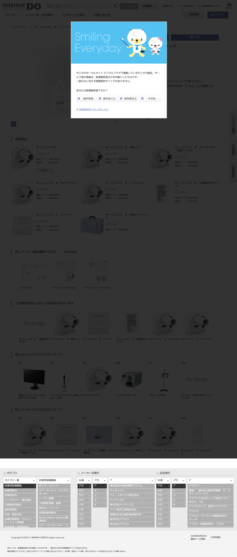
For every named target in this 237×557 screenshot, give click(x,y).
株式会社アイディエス (122, 505)
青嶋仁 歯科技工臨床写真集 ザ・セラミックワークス (209, 492)
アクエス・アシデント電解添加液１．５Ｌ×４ (209, 518)
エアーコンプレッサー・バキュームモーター (53, 527)
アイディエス (117, 500)
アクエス (193, 511)
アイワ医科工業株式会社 (123, 510)
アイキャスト (117, 491)
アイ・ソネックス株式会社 (124, 495)
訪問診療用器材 (47, 513)
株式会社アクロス (119, 519)
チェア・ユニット (48, 486)
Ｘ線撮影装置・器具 (50, 503)
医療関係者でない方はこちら (94, 110)
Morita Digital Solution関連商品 (53, 519)
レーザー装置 (46, 498)
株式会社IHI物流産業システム (126, 486)
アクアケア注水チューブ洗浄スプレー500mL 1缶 (209, 500)
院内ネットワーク (48, 508)
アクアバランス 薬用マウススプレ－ (209, 506)
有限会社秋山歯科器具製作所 (125, 515)
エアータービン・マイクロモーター (53, 492)
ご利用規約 (215, 537)
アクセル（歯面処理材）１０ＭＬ (207, 524)
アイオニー (195, 486)
